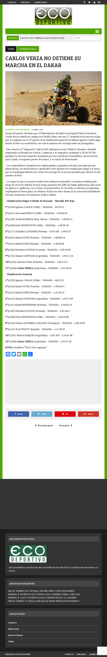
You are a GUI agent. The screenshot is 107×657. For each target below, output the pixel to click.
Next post (64, 425)
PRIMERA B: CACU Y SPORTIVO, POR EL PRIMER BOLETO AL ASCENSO (42, 597)
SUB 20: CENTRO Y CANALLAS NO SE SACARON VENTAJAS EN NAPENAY (43, 601)
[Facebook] (84, 1)
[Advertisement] (57, 381)
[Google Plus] (99, 1)
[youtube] (94, 1)
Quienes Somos (40, 2)
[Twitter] (89, 1)
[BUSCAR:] (86, 37)
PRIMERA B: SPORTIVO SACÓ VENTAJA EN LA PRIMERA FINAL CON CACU (44, 594)
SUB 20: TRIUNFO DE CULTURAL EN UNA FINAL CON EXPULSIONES (41, 591)
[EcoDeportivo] (53, 16)
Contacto (11, 2)
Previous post (45, 425)
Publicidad (25, 2)
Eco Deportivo (23, 130)
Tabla (11, 641)
